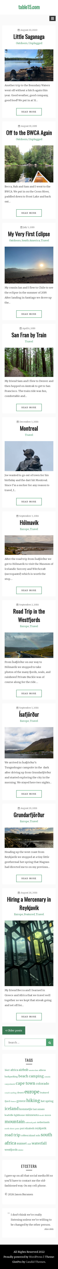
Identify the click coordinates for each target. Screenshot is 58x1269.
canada (47, 1077)
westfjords (11, 1149)
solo (38, 1135)
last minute (39, 1109)
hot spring (47, 1101)
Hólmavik (29, 522)
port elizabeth (27, 1128)
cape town (25, 1083)
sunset (22, 1143)
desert (20, 1092)
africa (14, 1070)
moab (41, 1115)
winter (20, 1150)
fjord (7, 1101)
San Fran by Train (29, 335)
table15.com (29, 6)
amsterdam (33, 1070)
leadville (9, 1115)
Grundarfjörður (29, 814)
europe (31, 1092)
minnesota (32, 1115)
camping (36, 1076)
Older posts (15, 1030)
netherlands (43, 1122)
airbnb (23, 1070)
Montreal (29, 428)
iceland (12, 1108)
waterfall (39, 1143)
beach (23, 1076)
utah (29, 1144)
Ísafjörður (29, 714)
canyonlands (10, 1084)
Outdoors (22, 43)
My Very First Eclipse (29, 233)
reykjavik (40, 1128)
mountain (15, 1121)
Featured (29, 914)
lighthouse (19, 1115)
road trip (12, 1135)
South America (31, 240)
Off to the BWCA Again (29, 132)
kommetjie (25, 1109)
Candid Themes (35, 1261)
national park (30, 1123)
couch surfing (11, 1093)
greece (21, 1101)
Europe (24, 529)
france (13, 1101)
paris (17, 1129)
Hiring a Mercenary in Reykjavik (29, 903)
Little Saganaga (29, 36)
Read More (29, 112)
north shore (10, 1129)
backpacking (11, 1076)
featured (44, 1092)
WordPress (36, 1256)
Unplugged (35, 43)
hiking (33, 1100)
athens (42, 1070)
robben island (28, 1135)
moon (48, 1115)
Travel (45, 240)
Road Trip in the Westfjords (29, 615)
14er (7, 1070)
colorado (42, 1083)
